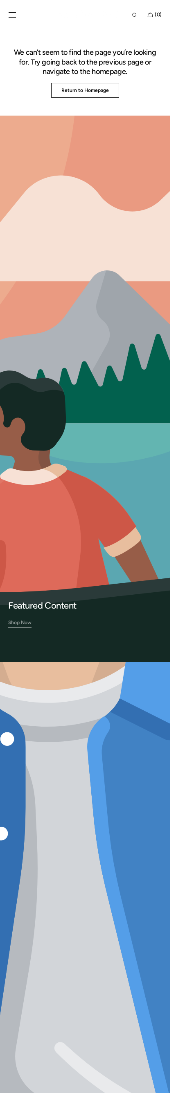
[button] (12, 15)
